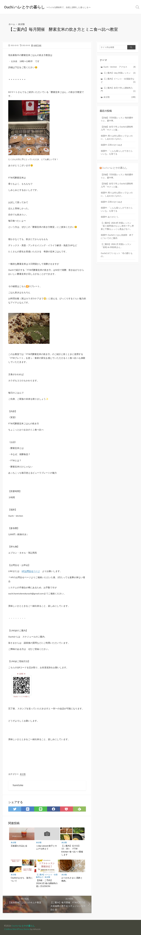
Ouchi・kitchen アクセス (119, 67)
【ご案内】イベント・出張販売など (118, 80)
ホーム (12, 24)
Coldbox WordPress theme (17, 929)
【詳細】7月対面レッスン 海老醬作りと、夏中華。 (117, 119)
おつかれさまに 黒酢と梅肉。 (71, 879)
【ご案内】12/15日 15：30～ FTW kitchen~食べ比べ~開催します (72, 850)
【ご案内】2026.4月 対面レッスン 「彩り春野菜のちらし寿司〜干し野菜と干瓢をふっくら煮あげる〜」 (117, 226)
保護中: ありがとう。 (110, 217)
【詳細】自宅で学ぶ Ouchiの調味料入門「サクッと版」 (117, 128)
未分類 (21, 24)
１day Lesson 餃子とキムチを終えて (46, 847)
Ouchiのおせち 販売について (22, 879)
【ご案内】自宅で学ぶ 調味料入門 (118, 89)
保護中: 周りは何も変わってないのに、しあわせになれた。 (117, 137)
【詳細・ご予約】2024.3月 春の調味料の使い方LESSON (47, 883)
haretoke (37, 45)
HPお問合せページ (31, 571)
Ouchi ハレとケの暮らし (114, 167)
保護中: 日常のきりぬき (111, 145)
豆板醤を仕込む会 (19, 845)
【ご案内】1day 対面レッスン (119, 73)
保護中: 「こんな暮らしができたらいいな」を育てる (117, 152)
